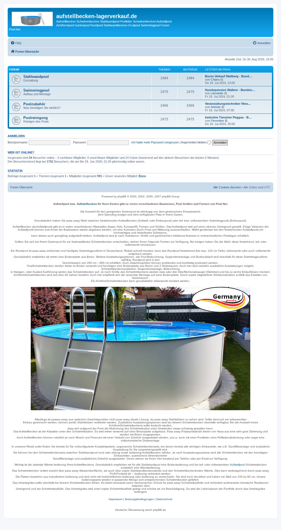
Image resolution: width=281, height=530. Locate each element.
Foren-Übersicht (21, 187)
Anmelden (16, 136)
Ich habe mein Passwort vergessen (155, 142)
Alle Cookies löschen (227, 187)
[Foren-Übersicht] (32, 18)
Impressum (115, 499)
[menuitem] (15, 43)
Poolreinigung (35, 118)
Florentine (217, 120)
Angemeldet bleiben (194, 142)
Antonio (216, 107)
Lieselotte (217, 93)
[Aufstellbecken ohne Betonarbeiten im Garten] (140, 348)
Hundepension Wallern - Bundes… (230, 90)
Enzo (142, 176)
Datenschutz (164, 499)
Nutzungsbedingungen (139, 499)
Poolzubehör (34, 104)
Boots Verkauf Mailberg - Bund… (228, 76)
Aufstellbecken (87, 203)
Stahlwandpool (36, 77)
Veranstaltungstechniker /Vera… (228, 103)
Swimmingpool (36, 90)
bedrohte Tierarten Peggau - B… (228, 117)
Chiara (215, 79)
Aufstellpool (237, 464)
